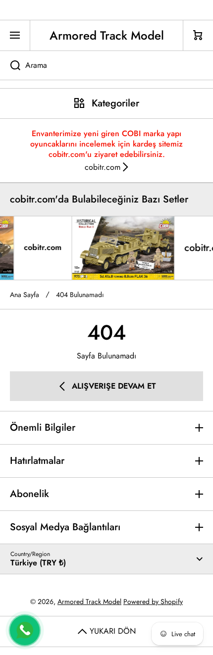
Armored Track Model (89, 601)
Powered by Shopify (153, 601)
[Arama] (10, 65)
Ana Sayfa (24, 294)
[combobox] (106, 65)
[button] (198, 35)
